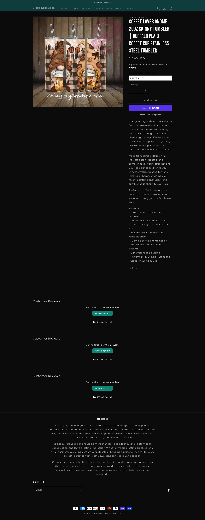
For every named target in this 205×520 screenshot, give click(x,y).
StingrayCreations (98, 514)
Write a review (102, 313)
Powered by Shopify (113, 514)
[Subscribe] (80, 490)
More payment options (150, 115)
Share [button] (135, 268)
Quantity (133, 84)
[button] (74, 8)
